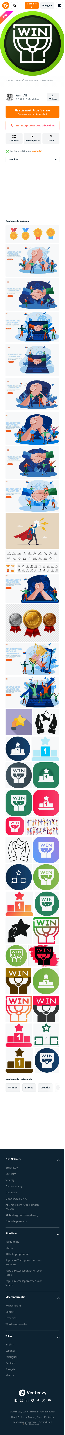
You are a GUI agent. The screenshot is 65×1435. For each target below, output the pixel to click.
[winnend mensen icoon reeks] (22, 922)
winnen (13, 1372)
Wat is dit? (37, 151)
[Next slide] (51, 1372)
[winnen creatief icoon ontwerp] (45, 762)
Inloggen (47, 5)
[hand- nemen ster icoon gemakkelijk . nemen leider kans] (44, 1081)
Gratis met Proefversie (32, 111)
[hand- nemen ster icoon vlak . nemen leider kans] (19, 736)
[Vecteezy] (5, 5)
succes (29, 1372)
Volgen (53, 99)
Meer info (13, 162)
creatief (45, 1372)
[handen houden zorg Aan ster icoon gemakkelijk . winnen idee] (19, 763)
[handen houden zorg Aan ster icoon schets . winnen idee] (19, 946)
